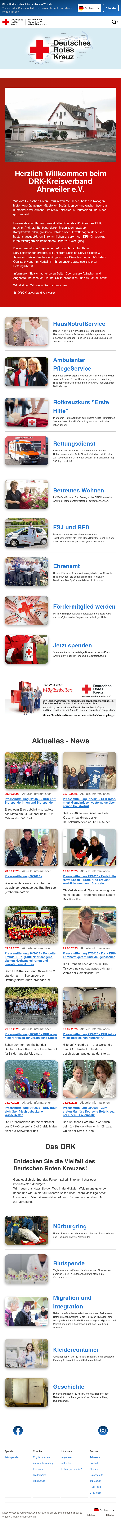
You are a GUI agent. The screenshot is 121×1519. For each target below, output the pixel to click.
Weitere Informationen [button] (24, 1516)
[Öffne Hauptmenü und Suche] (115, 22)
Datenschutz (96, 1475)
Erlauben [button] (110, 1515)
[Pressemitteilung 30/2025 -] (31, 847)
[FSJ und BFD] (26, 533)
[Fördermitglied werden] (26, 610)
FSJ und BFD (71, 527)
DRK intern (95, 1492)
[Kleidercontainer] (26, 1353)
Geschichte (68, 1386)
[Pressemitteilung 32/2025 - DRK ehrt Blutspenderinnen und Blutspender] (31, 770)
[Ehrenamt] (26, 571)
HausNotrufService (79, 323)
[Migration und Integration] (26, 1311)
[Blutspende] (26, 1268)
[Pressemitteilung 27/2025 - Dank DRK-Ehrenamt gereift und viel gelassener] (89, 925)
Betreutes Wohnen (78, 490)
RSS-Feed (95, 1486)
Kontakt (94, 1463)
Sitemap (94, 1469)
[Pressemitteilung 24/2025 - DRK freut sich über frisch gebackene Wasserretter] (31, 1079)
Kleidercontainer (76, 1349)
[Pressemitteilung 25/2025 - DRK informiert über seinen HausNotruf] (89, 1005)
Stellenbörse (39, 1475)
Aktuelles (66, 1463)
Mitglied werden (41, 1457)
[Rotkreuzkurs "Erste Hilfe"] (26, 412)
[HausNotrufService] (26, 331)
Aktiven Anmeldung (43, 1463)
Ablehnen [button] (91, 1515)
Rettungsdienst (74, 443)
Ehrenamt (66, 566)
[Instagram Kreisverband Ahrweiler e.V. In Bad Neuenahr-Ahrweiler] (103, 1430)
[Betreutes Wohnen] (26, 494)
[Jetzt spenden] (26, 649)
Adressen (95, 1457)
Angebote (66, 1457)
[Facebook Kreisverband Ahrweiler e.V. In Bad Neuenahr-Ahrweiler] (18, 1430)
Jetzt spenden (72, 645)
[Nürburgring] (26, 1230)
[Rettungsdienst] (26, 450)
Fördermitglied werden (84, 606)
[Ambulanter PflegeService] (26, 371)
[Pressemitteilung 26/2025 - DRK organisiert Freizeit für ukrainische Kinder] (31, 1005)
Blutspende (69, 1263)
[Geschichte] (26, 1392)
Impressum (95, 1481)
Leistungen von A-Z (71, 1469)
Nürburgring (70, 1226)
